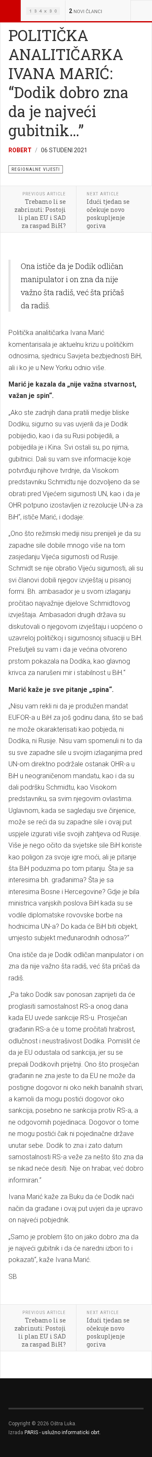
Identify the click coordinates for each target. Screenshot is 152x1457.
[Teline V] (43, 10)
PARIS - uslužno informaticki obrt (62, 1432)
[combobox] (141, 10)
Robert (20, 150)
